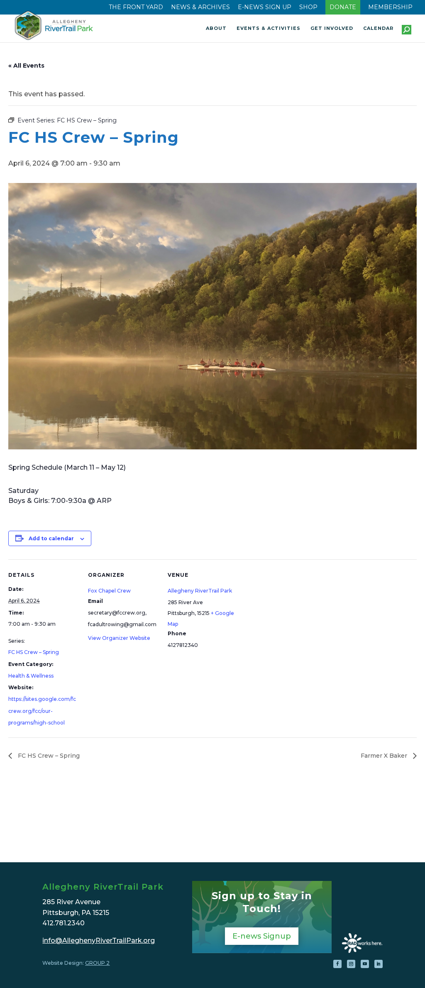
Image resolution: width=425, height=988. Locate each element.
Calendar (378, 28)
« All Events (26, 65)
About (216, 28)
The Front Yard (136, 7)
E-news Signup (261, 936)
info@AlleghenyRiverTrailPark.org (98, 940)
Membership (390, 7)
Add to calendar (51, 538)
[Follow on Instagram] (351, 964)
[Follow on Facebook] (337, 964)
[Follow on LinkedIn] (378, 964)
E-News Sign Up (264, 7)
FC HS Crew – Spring (33, 652)
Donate (343, 7)
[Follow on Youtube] (365, 964)
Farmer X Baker (385, 755)
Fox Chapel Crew (109, 591)
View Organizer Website (119, 638)
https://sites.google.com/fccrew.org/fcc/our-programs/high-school (42, 711)
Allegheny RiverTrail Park (200, 591)
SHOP (308, 7)
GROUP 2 (97, 963)
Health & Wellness (31, 676)
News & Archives (200, 7)
